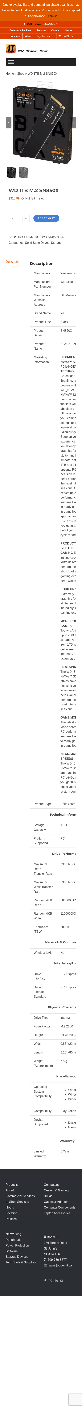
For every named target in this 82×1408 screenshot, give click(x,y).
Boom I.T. (52, 1237)
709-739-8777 (50, 24)
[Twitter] (50, 1280)
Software (12, 1251)
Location (11, 1213)
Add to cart (46, 218)
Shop (20, 73)
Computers (51, 1184)
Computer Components (59, 1207)
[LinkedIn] (56, 1280)
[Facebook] (45, 1280)
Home (10, 73)
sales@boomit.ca (60, 1265)
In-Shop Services (17, 1201)
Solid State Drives (37, 242)
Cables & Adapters (56, 1201)
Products (12, 1184)
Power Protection (17, 1245)
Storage (56, 242)
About (10, 1190)
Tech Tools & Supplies (21, 1262)
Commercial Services (20, 1196)
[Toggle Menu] (11, 62)
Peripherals (13, 1239)
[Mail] (61, 1280)
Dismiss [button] (52, 16)
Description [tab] (13, 261)
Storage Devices (17, 1256)
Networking (13, 1234)
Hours (10, 1207)
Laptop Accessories (57, 1213)
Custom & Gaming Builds (56, 1193)
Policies (11, 1218)
